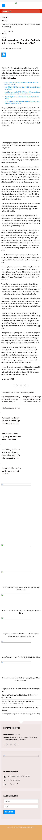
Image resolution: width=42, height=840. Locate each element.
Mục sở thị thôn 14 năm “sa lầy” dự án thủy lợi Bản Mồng (11, 471)
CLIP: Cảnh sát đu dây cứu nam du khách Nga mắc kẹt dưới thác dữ (10, 421)
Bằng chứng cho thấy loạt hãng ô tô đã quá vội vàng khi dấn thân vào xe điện (32, 399)
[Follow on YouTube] (16, 744)
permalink (31, 392)
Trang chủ (4, 17)
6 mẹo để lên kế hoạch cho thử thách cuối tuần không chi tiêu (20, 690)
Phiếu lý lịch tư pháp (8, 78)
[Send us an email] (28, 1)
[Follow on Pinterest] (30, 1)
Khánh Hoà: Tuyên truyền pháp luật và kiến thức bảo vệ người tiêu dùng (19, 696)
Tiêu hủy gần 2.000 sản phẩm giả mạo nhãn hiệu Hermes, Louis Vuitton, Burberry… (17, 702)
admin (19, 48)
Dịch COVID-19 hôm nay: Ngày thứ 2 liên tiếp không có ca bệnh (11, 436)
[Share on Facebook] (15, 385)
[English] (20, 1)
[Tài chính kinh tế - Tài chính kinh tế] (21, 5)
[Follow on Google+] (32, 1)
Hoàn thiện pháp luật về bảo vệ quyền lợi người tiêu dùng (20, 714)
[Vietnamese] (24, 1)
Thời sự (4, 21)
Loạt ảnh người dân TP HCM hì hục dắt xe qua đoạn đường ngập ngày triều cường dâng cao (22, 93)
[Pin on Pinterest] (23, 385)
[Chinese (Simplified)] (18, 1)
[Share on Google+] (26, 385)
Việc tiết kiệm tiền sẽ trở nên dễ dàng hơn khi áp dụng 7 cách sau (20, 709)
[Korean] (22, 1)
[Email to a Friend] (19, 385)
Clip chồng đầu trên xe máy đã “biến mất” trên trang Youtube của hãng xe (10, 399)
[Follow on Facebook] (26, 1)
